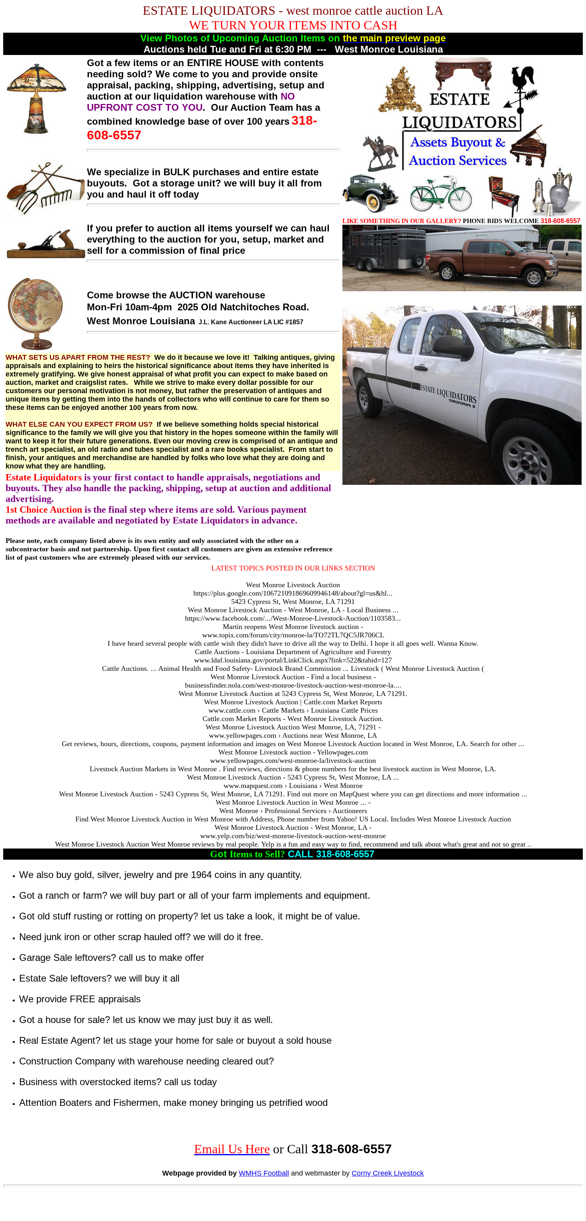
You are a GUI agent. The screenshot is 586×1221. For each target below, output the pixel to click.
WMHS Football (264, 1173)
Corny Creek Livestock (388, 1173)
